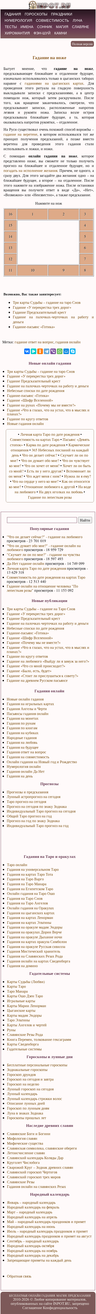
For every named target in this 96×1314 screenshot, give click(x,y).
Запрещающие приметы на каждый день (39, 1260)
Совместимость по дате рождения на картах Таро (46, 577)
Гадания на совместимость (28, 756)
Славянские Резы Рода (25, 1034)
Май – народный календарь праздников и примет (46, 1221)
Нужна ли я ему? (77, 476)
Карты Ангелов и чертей (27, 1024)
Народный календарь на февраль (33, 1207)
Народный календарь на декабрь (33, 1255)
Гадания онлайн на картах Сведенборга (38, 960)
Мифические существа (25, 1143)
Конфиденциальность (60, 1307)
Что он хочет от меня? (41, 465)
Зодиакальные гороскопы (27, 1069)
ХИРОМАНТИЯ (17, 33)
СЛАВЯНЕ (80, 27)
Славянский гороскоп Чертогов (32, 1171)
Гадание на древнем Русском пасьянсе (37, 680)
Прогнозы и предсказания (27, 791)
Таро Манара (17, 991)
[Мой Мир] (66, 351)
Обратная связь (19, 1276)
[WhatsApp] (59, 351)
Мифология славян (22, 1138)
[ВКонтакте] (27, 351)
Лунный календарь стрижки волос (34, 1098)
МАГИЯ (62, 27)
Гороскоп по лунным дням (28, 1108)
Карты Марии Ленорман (26, 1005)
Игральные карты (21, 1000)
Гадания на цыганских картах (31, 912)
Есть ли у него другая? (45, 470)
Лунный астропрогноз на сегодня (33, 796)
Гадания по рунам (21, 723)
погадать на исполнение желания (30, 170)
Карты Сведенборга (23, 1044)
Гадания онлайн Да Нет (26, 771)
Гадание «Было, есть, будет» (29, 670)
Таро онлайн (17, 864)
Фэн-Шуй (42, 33)
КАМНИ (60, 33)
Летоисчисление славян (26, 1152)
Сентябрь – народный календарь (33, 1240)
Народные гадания (22, 737)
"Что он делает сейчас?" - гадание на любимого (44, 536)
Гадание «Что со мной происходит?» (36, 665)
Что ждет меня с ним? (43, 476)
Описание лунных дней (26, 1103)
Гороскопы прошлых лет (26, 1117)
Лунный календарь (22, 1093)
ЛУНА (77, 20)
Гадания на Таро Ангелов (27, 902)
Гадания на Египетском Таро (30, 888)
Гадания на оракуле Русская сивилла (36, 946)
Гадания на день (20, 775)
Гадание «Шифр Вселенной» (30, 637)
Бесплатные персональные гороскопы (37, 1064)
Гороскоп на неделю (23, 1084)
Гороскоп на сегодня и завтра (30, 1079)
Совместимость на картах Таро (34, 439)
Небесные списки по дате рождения (35, 628)
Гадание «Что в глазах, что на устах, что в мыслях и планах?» (48, 649)
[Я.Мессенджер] (33, 351)
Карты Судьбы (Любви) (26, 981)
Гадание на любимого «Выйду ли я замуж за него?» (48, 661)
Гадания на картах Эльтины (29, 922)
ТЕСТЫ (11, 27)
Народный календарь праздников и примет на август (49, 1236)
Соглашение (32, 1307)
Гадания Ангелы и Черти (27, 708)
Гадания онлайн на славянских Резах (36, 1186)
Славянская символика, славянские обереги (42, 1148)
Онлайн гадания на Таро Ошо (31, 893)
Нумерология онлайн (24, 766)
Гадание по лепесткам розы (50, 497)
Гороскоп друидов (21, 1074)
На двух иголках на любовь (61, 491)
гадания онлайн (68, 341)
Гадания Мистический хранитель (33, 951)
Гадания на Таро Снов (25, 898)
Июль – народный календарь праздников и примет (47, 1231)
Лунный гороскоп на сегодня (30, 1088)
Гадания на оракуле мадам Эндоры (34, 927)
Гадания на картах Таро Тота (30, 874)
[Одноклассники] (40, 351)
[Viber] (53, 351)
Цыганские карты (21, 1010)
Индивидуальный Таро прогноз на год (38, 825)
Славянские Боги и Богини (28, 1133)
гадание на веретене (20, 134)
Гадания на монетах (22, 718)
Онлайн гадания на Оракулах (30, 907)
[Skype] (72, 351)
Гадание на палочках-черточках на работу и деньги (48, 623)
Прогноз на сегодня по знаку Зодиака (37, 806)
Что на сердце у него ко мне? (35, 481)
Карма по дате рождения (45, 444)
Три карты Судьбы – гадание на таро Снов (47, 302)
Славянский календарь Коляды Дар (35, 1157)
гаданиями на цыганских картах (54, 83)
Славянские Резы (20, 1181)
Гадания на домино (22, 965)
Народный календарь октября (30, 1245)
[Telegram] (46, 351)
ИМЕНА (27, 27)
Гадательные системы (24, 1048)
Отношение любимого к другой (49, 486)
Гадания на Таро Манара (26, 883)
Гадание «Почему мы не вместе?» (34, 642)
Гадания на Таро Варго (25, 878)
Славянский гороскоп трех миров (34, 1176)
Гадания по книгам (22, 727)
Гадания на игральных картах (30, 703)
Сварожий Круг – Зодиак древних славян (40, 1167)
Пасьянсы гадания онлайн (27, 713)
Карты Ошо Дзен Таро (25, 995)
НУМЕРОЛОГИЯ (18, 20)
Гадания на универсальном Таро (33, 869)
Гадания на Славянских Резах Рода (35, 956)
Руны (11, 1029)
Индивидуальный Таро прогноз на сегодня (41, 811)
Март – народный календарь (29, 1211)
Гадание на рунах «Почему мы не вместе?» (41, 405)
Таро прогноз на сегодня (26, 801)
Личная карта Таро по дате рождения (36, 568)
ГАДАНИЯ (13, 14)
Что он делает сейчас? (39, 455)
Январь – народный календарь (31, 1202)
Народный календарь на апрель (32, 1216)
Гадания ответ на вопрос (26, 751)
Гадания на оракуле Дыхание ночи (34, 936)
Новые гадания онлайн (25, 423)
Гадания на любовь (22, 742)
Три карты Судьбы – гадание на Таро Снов (41, 608)
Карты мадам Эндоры (24, 1015)
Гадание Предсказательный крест (33, 618)
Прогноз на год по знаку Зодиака (33, 820)
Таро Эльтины (18, 1019)
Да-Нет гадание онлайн (25, 563)
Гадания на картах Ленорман (30, 917)
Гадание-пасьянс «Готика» (28, 632)
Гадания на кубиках (22, 732)
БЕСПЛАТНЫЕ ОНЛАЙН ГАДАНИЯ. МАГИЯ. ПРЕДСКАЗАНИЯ (50, 1295)
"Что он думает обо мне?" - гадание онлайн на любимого (44, 547)
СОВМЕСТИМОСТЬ (52, 20)
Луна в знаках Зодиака (25, 1113)
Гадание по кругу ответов (27, 656)
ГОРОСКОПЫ (36, 14)
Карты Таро (16, 986)
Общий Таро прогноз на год (29, 815)
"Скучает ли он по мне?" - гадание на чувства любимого (43, 556)
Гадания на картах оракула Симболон (37, 941)
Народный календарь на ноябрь (32, 1250)
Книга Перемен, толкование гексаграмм (39, 1039)
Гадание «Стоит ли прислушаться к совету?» (42, 675)
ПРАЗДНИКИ (61, 14)
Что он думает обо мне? (40, 460)
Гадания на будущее (22, 747)
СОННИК (44, 27)
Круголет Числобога (23, 1162)
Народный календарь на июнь (31, 1226)
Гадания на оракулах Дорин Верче (34, 931)
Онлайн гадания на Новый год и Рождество (42, 761)
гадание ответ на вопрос (34, 341)
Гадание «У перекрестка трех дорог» (36, 613)
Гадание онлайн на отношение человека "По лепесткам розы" (42, 588)
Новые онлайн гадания (25, 699)
